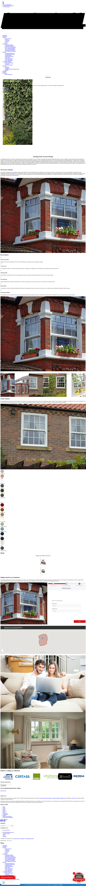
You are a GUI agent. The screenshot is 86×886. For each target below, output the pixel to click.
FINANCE (5, 36)
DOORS (4, 52)
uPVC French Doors (9, 58)
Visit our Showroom (7, 4)
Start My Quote (3, 790)
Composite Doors (8, 55)
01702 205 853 (7, 6)
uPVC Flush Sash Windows (10, 49)
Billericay (50, 798)
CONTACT (5, 73)
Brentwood (46, 798)
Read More (16, 88)
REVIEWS (5, 35)
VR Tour (6, 41)
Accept (60, 884)
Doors (4, 812)
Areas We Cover (8, 38)
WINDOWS (5, 43)
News (6, 42)
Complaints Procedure (30, 838)
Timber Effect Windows (9, 45)
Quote (4, 809)
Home (4, 806)
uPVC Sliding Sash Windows (10, 51)
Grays (12, 799)
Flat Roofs (7, 68)
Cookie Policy (22, 838)
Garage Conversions (9, 64)
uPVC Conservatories (9, 62)
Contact (4, 808)
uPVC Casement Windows (10, 48)
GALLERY (7, 40)
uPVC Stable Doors (9, 60)
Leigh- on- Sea (74, 798)
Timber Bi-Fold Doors (9, 56)
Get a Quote (11, 88)
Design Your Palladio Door (7, 877)
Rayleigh (41, 798)
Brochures (7, 39)
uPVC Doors (7, 57)
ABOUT (4, 37)
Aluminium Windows (9, 44)
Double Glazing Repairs (7, 816)
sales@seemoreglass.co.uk (9, 5)
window (15, 172)
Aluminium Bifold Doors (9, 53)
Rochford (54, 798)
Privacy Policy (16, 838)
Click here (48, 77)
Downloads (5, 813)
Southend (58, 798)
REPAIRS (5, 71)
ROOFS (4, 65)
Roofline (6, 70)
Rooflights (7, 67)
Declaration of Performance (8, 817)
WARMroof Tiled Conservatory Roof (12, 69)
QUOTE (4, 72)
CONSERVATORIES (7, 61)
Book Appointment (8, 74)
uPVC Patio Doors (8, 59)
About (4, 807)
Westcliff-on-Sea (63, 798)
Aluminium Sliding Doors (10, 54)
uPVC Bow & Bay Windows (10, 46)
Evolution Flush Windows (10, 50)
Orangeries (7, 63)
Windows (4, 811)
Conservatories (5, 814)
